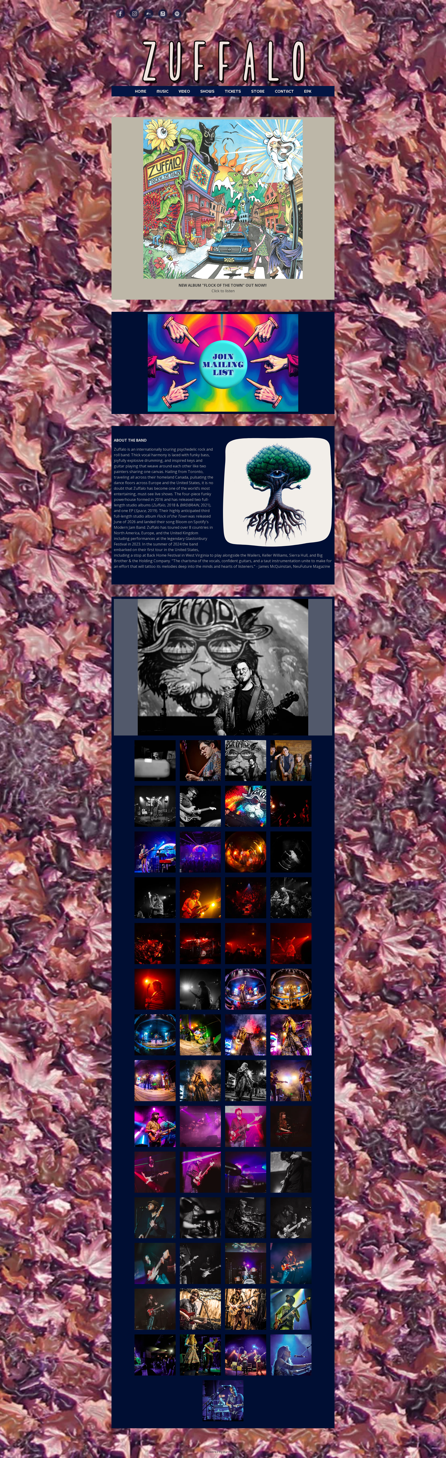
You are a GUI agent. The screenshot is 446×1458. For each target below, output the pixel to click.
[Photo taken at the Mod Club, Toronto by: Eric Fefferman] (291, 1309)
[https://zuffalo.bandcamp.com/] (148, 13)
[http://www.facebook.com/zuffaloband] (120, 13)
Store (258, 91)
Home (140, 91)
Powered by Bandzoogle (223, 1452)
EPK (307, 91)
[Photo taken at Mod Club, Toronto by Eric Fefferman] (155, 1355)
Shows (207, 91)
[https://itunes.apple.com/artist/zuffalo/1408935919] (162, 13)
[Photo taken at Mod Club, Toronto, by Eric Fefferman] (200, 1355)
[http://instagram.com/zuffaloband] (134, 13)
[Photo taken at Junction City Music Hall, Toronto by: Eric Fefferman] (200, 1309)
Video (184, 91)
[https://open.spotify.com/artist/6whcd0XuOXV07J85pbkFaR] (177, 13)
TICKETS (233, 91)
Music (162, 91)
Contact (284, 91)
